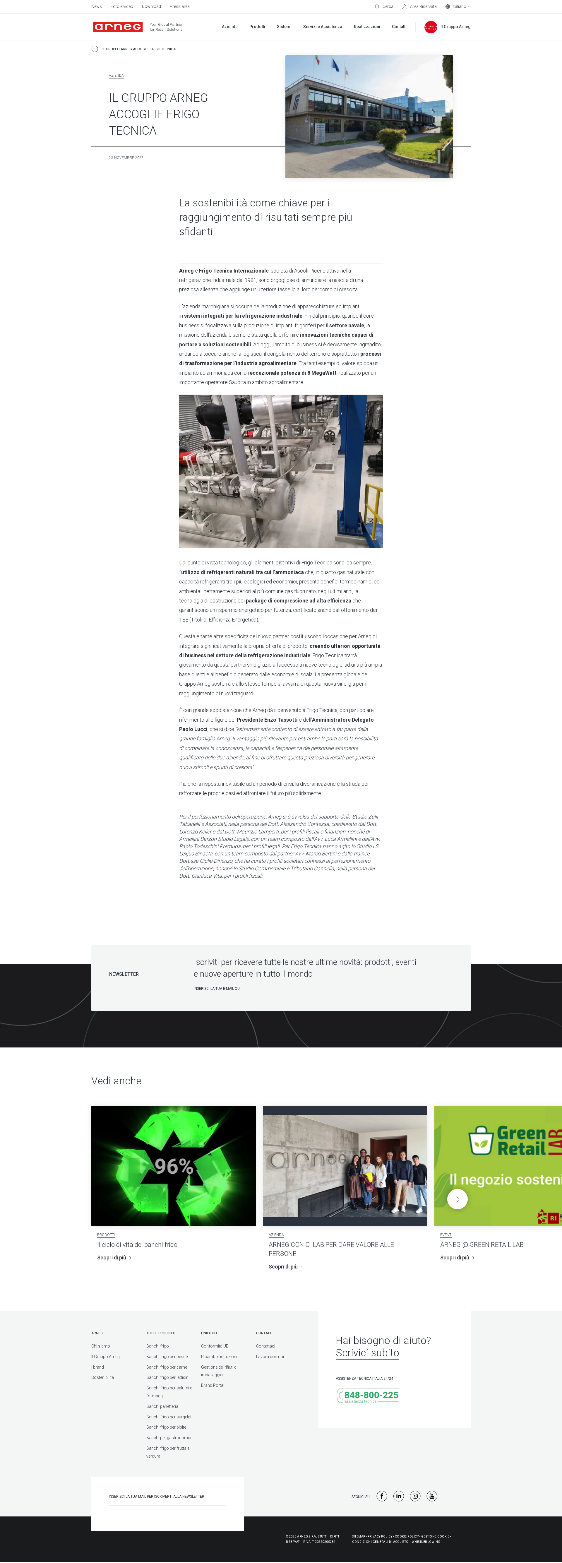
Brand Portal (212, 1385)
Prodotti (106, 1234)
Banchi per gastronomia (168, 1437)
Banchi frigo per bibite (166, 1427)
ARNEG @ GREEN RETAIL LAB (482, 1244)
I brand (97, 1367)
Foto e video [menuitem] (122, 6)
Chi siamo (100, 1346)
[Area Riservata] (419, 6)
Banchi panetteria (162, 1406)
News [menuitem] (96, 6)
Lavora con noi (270, 1356)
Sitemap (358, 1536)
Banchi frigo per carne (166, 1367)
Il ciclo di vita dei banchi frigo (137, 1244)
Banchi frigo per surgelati (169, 1417)
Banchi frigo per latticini (167, 1377)
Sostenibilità (102, 1377)
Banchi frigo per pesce (167, 1356)
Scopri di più (111, 1257)
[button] (457, 1199)
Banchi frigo (157, 1346)
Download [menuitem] (151, 6)
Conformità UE (214, 1346)
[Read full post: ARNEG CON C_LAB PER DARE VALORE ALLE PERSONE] (345, 1166)
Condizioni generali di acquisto (380, 1541)
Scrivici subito (367, 1353)
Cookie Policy (407, 1536)
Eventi (446, 1234)
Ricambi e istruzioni (219, 1356)
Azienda (116, 75)
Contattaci (265, 1346)
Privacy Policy (380, 1536)
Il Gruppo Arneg (105, 1356)
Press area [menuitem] (180, 6)
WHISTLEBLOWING (426, 1541)
